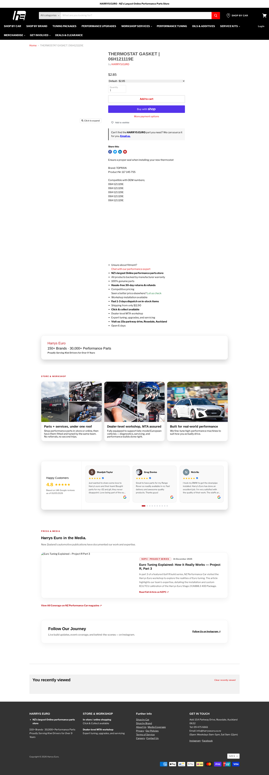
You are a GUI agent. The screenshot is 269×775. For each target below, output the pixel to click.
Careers (140, 738)
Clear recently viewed (225, 680)
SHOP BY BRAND (36, 26)
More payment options (146, 116)
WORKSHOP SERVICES (135, 26)
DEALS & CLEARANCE (69, 35)
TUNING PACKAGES (64, 26)
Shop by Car (142, 719)
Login (261, 26)
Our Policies (152, 730)
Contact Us (152, 738)
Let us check (154, 293)
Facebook (207, 740)
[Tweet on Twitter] (115, 152)
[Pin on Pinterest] (125, 152)
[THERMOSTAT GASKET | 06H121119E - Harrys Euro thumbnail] (38, 133)
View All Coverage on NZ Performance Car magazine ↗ (71, 605)
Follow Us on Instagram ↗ (206, 631)
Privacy (140, 730)
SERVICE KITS (229, 26)
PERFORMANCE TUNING (172, 26)
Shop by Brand (144, 723)
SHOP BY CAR (12, 26)
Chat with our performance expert (130, 269)
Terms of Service (145, 734)
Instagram (195, 740)
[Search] (216, 15)
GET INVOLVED (39, 35)
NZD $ (232, 756)
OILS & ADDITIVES (203, 26)
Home (33, 45)
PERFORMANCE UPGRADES (99, 26)
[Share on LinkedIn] (120, 152)
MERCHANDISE (14, 35)
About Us (141, 727)
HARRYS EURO (120, 64)
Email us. (125, 136)
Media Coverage (157, 727)
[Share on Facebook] (110, 152)
